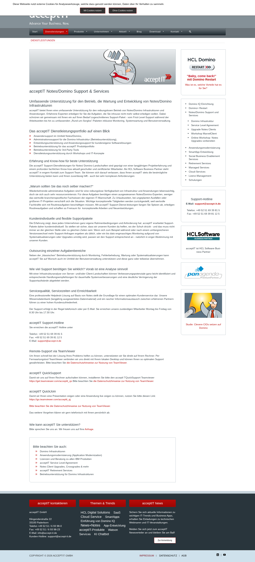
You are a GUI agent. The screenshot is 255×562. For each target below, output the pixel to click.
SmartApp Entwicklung (201, 152)
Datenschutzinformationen (179, 4)
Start (34, 31)
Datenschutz (168, 556)
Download (155, 31)
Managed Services (199, 167)
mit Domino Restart (201, 77)
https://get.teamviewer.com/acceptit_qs (50, 381)
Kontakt (175, 31)
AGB (183, 556)
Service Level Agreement (205, 125)
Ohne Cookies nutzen (122, 10)
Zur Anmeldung (165, 540)
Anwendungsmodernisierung (204, 147)
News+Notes (90, 525)
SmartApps (112, 517)
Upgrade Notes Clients (203, 129)
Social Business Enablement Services (204, 158)
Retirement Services (200, 163)
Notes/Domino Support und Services (204, 114)
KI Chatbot (101, 534)
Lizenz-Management (200, 175)
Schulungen (195, 180)
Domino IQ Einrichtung (201, 104)
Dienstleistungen (54, 31)
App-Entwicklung (114, 525)
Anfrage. (89, 429)
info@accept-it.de (47, 533)
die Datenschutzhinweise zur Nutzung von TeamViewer (97, 362)
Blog (139, 31)
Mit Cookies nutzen (93, 10)
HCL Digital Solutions (95, 512)
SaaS (116, 512)
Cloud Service (91, 517)
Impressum (146, 556)
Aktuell (123, 31)
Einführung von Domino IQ (98, 521)
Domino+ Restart (198, 108)
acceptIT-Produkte (92, 530)
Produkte (79, 31)
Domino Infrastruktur (202, 121)
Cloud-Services (197, 171)
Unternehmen (101, 31)
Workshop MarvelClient (204, 133)
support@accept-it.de (49, 340)
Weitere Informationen (152, 10)
